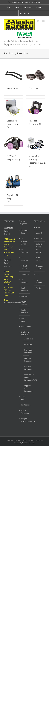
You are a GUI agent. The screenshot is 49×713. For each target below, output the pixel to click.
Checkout (39, 288)
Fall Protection (24, 259)
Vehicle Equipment (25, 411)
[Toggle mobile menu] (43, 20)
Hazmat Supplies (24, 303)
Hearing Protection (24, 311)
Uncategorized (26, 405)
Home (38, 227)
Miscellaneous (26, 326)
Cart (37, 274)
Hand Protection (24, 289)
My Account (39, 281)
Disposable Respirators (28, 351)
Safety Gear (23, 397)
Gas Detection (24, 281)
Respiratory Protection (25, 333)
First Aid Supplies (24, 267)
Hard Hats (24, 296)
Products (39, 238)
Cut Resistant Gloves (24, 241)
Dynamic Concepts (28, 443)
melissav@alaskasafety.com (14, 303)
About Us (39, 233)
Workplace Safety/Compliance (28, 420)
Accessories (28, 339)
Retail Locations (39, 259)
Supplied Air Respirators (28, 388)
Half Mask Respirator (28, 367)
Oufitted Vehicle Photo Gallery (39, 248)
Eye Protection (24, 250)
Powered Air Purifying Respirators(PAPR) (30, 377)
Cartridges (28, 344)
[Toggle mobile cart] (38, 20)
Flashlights (25, 274)
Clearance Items (24, 231)
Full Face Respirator (28, 359)
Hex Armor (23, 319)
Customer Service (39, 267)
